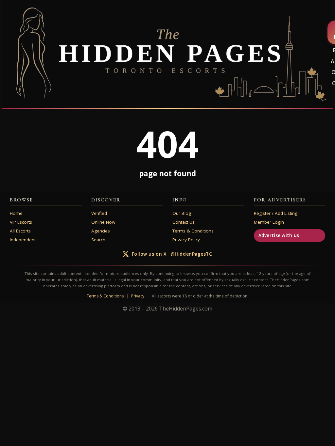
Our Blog (181, 213)
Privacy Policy (186, 240)
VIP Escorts (21, 222)
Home (16, 213)
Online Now (103, 222)
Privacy (137, 296)
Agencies (100, 231)
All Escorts (20, 231)
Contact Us (183, 222)
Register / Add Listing (275, 213)
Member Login (269, 222)
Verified (99, 213)
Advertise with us (278, 235)
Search (98, 240)
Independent (23, 240)
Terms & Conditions (193, 231)
